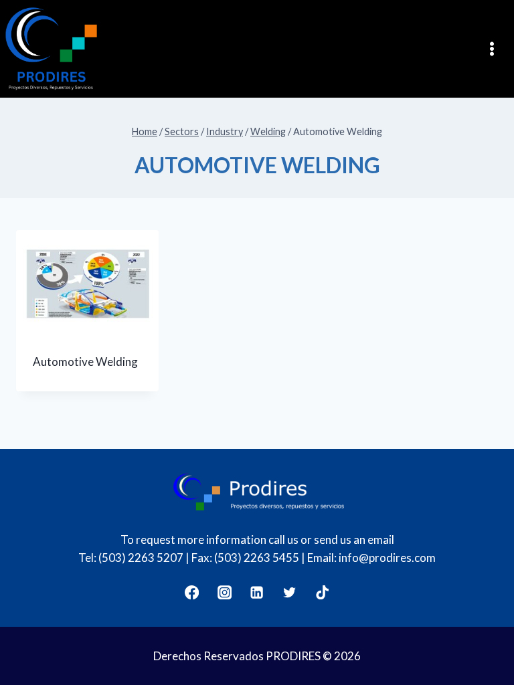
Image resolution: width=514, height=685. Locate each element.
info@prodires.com (387, 558)
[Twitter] (290, 592)
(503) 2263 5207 (140, 558)
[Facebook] (191, 592)
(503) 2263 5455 (256, 558)
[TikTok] (323, 592)
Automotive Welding (85, 362)
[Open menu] (496, 48)
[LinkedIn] (257, 592)
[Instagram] (224, 592)
